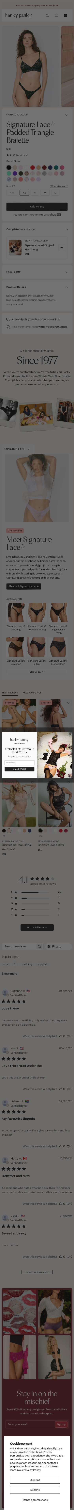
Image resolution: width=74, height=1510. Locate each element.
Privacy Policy (32, 1470)
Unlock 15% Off (19, 769)
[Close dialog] (69, 734)
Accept (35, 1480)
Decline (35, 1490)
